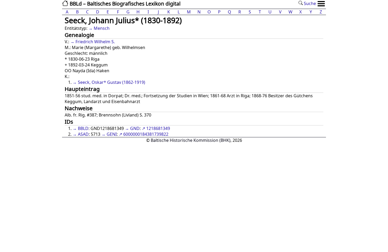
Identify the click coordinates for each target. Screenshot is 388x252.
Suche (309, 3)
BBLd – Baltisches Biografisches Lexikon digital (124, 3)
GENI (112, 134)
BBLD (83, 128)
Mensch (102, 28)
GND (135, 128)
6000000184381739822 (145, 134)
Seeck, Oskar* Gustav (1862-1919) (111, 82)
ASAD (83, 134)
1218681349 (158, 128)
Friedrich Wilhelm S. (95, 42)
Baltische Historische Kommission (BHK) (190, 140)
